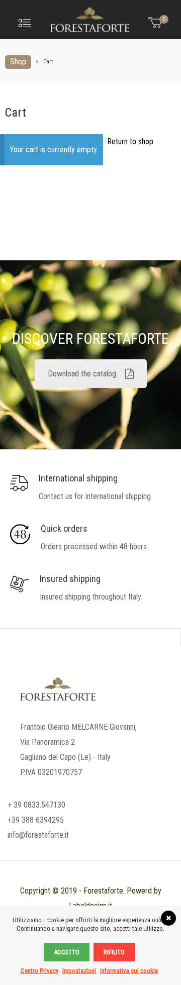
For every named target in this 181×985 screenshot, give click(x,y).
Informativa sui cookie (129, 970)
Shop (18, 61)
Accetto (66, 952)
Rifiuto (114, 952)
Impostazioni (79, 970)
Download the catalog (82, 373)
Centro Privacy (39, 970)
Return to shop (130, 141)
